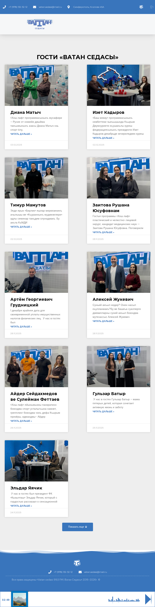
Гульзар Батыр (109, 393)
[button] (77, 527)
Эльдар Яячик (26, 488)
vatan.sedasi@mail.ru (50, 6)
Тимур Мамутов (28, 205)
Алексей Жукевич (113, 299)
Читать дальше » (21, 134)
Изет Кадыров (108, 112)
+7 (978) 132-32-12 (18, 6)
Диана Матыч (25, 112)
